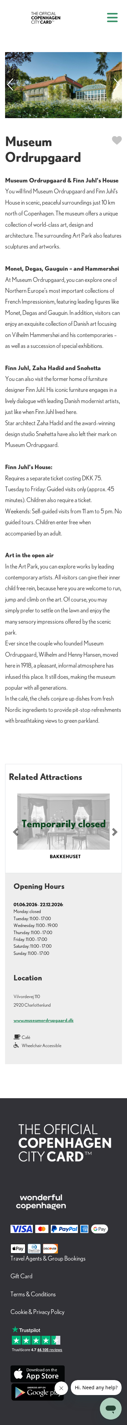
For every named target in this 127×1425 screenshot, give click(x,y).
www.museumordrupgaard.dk (43, 1020)
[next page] (117, 85)
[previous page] (10, 85)
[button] (15, 832)
